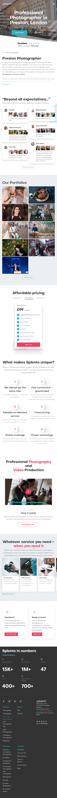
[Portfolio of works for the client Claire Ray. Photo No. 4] (25, 153)
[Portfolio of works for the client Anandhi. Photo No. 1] (11, 116)
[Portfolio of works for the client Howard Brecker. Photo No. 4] (53, 132)
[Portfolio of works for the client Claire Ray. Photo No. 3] (21, 153)
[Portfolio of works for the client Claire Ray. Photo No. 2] (16, 153)
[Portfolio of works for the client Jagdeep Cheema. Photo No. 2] (16, 134)
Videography (17, 298)
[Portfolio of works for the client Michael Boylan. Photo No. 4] (53, 116)
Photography (29, 298)
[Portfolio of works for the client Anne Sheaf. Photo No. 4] (53, 150)
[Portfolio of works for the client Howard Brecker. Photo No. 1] (38, 132)
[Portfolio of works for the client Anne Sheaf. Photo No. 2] (43, 150)
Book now (19, 32)
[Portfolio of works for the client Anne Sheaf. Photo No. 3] (48, 150)
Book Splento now (28, 524)
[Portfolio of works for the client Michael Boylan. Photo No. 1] (38, 116)
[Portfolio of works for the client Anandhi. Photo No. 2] (16, 116)
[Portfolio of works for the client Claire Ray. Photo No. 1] (11, 153)
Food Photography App (7, 724)
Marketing (6, 741)
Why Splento (7, 777)
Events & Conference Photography (7, 752)
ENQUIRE (38, 32)
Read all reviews (28, 167)
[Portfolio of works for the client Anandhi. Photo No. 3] (21, 116)
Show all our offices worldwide (44, 710)
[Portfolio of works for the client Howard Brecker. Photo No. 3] (48, 132)
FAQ (18, 710)
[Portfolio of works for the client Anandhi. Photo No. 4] (25, 116)
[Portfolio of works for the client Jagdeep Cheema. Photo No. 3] (21, 134)
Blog (18, 768)
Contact (20, 713)
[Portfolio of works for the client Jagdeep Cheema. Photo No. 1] (11, 134)
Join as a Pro (21, 753)
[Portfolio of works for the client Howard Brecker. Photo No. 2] (43, 132)
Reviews (5, 780)
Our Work (6, 757)
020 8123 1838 (11, 634)
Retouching (40, 298)
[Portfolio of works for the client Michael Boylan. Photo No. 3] (48, 116)
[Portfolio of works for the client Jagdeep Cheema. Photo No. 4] (25, 134)
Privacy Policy (21, 765)
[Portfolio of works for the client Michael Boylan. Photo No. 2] (43, 116)
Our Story (20, 749)
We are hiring (21, 756)
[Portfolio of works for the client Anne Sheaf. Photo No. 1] (38, 150)
